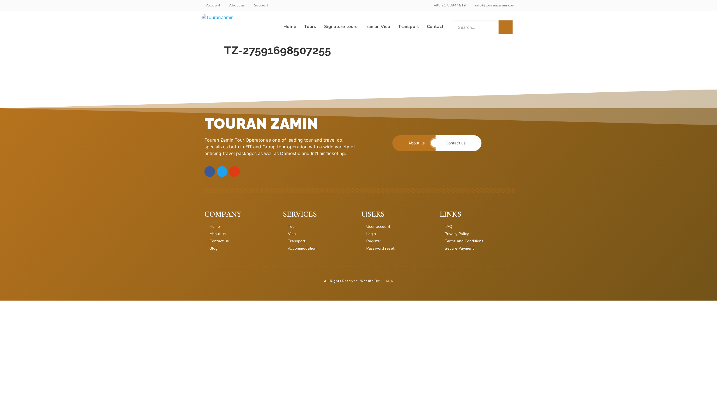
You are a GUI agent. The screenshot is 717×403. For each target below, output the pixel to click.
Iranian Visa (378, 27)
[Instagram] (234, 171)
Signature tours (341, 27)
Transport (408, 27)
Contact (435, 27)
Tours (310, 27)
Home (289, 27)
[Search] (506, 27)
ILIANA (387, 281)
